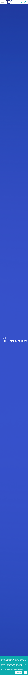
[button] (21, 1)
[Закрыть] (25, 672)
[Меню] (2, 2)
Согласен (19, 672)
